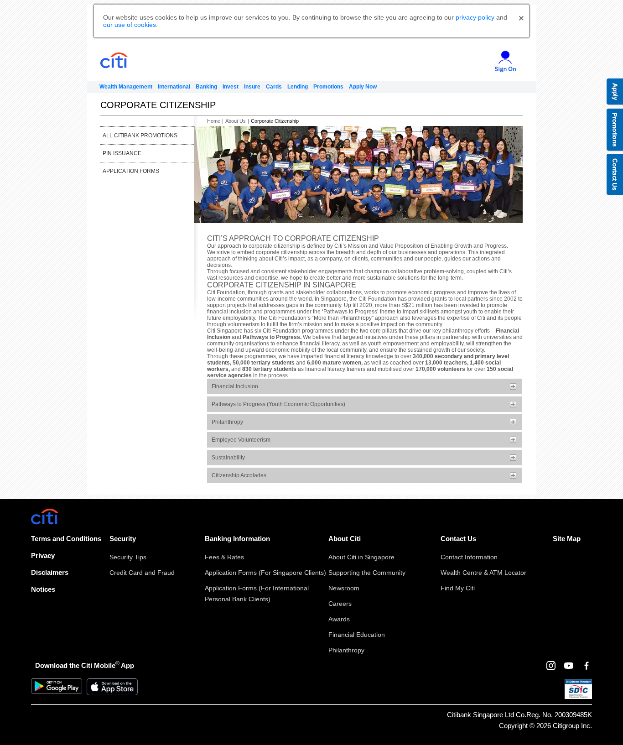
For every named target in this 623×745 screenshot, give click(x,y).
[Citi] (130, 60)
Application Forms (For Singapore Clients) (265, 572)
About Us (235, 121)
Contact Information (469, 557)
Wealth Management (125, 86)
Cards (274, 86)
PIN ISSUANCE (122, 153)
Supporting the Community (366, 572)
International (174, 86)
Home (213, 121)
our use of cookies (129, 24)
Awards (339, 619)
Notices (43, 589)
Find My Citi (458, 588)
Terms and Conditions (66, 538)
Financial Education (356, 634)
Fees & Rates (224, 557)
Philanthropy (346, 650)
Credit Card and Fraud (142, 572)
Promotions (328, 86)
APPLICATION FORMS (131, 171)
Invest (231, 86)
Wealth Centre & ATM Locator (483, 572)
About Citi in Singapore (361, 557)
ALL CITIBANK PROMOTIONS (140, 135)
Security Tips (127, 557)
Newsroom (343, 588)
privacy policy (475, 17)
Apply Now (363, 86)
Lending (297, 86)
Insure (252, 86)
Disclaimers (49, 572)
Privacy (43, 555)
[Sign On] (502, 58)
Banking (206, 86)
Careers (340, 603)
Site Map (567, 538)
